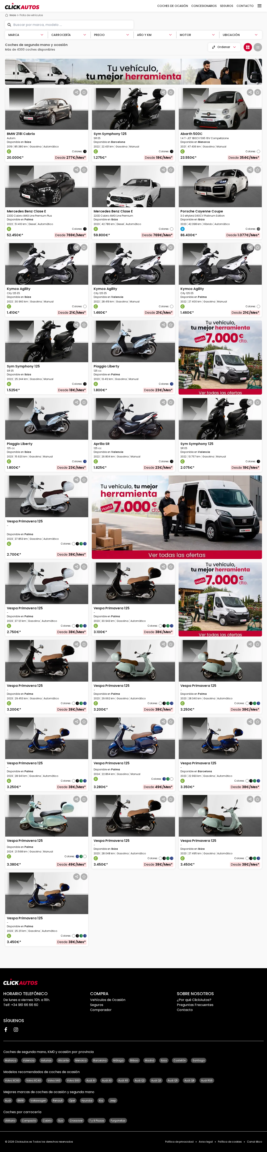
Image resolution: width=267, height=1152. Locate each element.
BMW (21, 1100)
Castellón (180, 1060)
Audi (8, 1100)
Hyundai (87, 1100)
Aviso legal (206, 1141)
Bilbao (134, 1060)
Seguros (96, 1004)
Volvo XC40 (33, 1080)
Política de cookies (230, 1141)
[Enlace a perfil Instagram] (15, 1029)
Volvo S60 (73, 1080)
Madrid (149, 1060)
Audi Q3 (156, 1080)
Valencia (28, 1060)
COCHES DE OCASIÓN (172, 6)
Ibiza (164, 1060)
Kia (101, 1100)
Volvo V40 (54, 1080)
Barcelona (100, 1060)
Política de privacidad (179, 1141)
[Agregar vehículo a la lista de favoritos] (84, 92)
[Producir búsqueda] (9, 24)
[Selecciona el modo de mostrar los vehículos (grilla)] (248, 47)
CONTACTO (245, 6)
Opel (72, 1100)
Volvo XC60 (12, 1080)
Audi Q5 (173, 1080)
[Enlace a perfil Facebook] (5, 1029)
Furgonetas (118, 1120)
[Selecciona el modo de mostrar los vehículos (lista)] (258, 47)
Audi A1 (90, 1080)
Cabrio (47, 1120)
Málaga (118, 1060)
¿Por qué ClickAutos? (194, 999)
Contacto (185, 1009)
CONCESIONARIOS (204, 6)
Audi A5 (123, 1080)
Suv (60, 1120)
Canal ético (254, 1141)
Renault (58, 1100)
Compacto (29, 1120)
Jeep (113, 1100)
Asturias (46, 1060)
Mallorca (10, 1060)
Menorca (81, 1060)
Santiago (199, 1060)
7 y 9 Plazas (96, 1120)
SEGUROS (226, 6)
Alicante (63, 1060)
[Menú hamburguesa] (259, 6)
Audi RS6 (207, 1080)
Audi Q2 (140, 1080)
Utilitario (10, 1120)
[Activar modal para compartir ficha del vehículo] (76, 92)
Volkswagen (38, 1100)
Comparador (101, 1009)
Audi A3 (107, 1080)
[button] (46, 125)
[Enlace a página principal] (22, 6)
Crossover (76, 1120)
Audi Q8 (189, 1080)
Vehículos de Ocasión (107, 999)
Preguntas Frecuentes (195, 1004)
